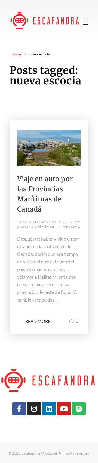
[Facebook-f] (19, 408)
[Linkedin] (49, 408)
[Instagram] (34, 408)
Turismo (72, 227)
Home (16, 54)
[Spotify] (79, 408)
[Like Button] (71, 321)
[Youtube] (64, 408)
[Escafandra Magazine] (45, 20)
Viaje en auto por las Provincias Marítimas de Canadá (45, 193)
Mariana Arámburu (36, 227)
